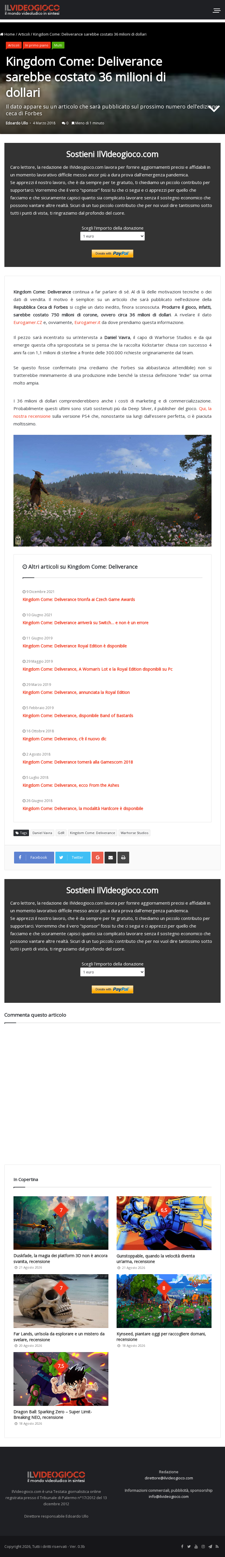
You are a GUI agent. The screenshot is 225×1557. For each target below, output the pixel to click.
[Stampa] (123, 857)
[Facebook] (181, 1546)
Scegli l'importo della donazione (113, 228)
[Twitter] (188, 1546)
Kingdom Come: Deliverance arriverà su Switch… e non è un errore (86, 622)
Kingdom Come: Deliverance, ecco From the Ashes (71, 785)
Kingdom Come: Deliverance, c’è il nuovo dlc (64, 738)
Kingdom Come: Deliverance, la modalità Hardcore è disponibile (83, 808)
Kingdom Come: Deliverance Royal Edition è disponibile (75, 646)
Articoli (24, 34)
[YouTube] (196, 1546)
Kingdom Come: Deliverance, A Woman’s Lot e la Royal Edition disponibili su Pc (98, 669)
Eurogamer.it (87, 322)
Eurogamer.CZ (27, 322)
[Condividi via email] (110, 857)
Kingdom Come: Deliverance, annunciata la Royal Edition (76, 692)
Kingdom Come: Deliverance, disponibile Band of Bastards (78, 715)
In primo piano (36, 45)
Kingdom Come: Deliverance (92, 833)
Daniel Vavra (42, 833)
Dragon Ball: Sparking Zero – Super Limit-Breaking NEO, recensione (52, 1414)
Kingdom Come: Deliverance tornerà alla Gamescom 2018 (78, 762)
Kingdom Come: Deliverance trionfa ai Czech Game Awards (79, 599)
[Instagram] (203, 1546)
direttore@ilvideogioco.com (169, 1478)
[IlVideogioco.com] (32, 9)
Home (9, 34)
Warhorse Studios (134, 833)
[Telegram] (210, 1546)
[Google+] (97, 857)
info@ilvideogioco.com (169, 1496)
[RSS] (217, 1546)
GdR (61, 833)
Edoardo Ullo (17, 123)
